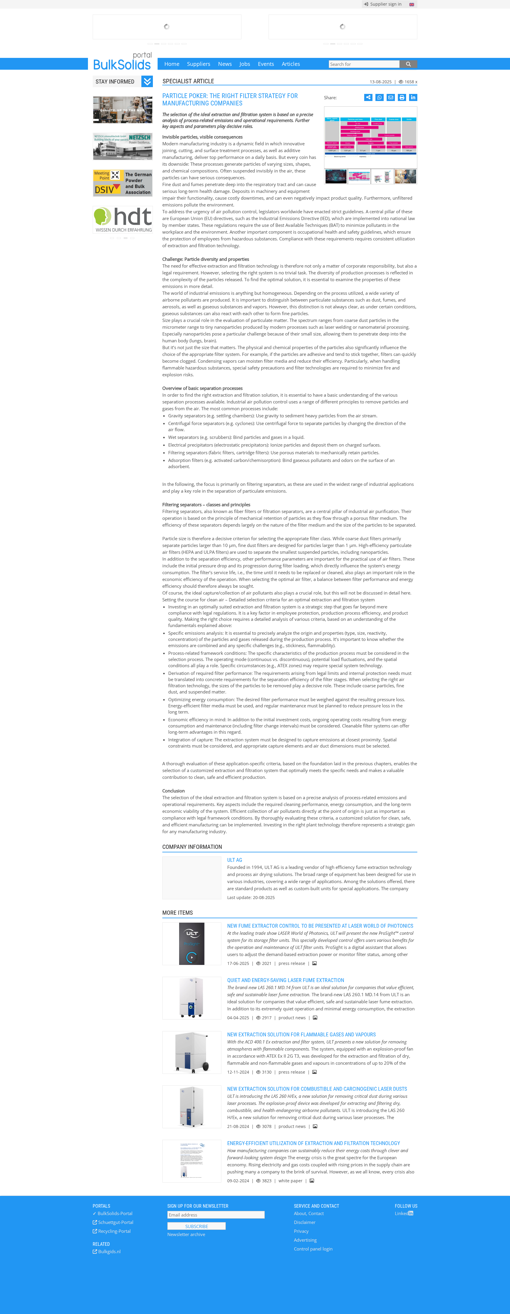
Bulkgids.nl (109, 1251)
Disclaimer (305, 1222)
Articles (291, 63)
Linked (401, 1213)
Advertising (305, 1240)
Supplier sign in (385, 4)
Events (266, 63)
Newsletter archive (186, 1234)
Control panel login (313, 1249)
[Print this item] (402, 97)
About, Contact (309, 1213)
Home (171, 63)
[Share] (368, 97)
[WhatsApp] (379, 97)
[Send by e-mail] (391, 97)
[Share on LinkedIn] (413, 97)
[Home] (123, 64)
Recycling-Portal (114, 1231)
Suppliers (198, 63)
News (225, 63)
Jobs (245, 63)
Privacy (301, 1231)
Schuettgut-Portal (115, 1222)
